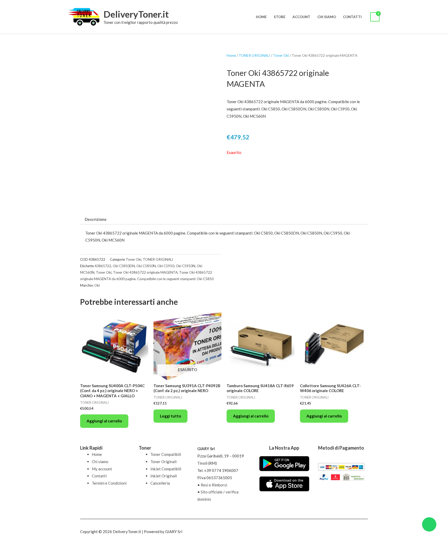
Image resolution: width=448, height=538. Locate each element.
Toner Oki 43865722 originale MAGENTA (145, 272)
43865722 (103, 266)
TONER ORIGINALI (254, 55)
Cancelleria (160, 483)
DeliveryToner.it (136, 14)
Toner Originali (163, 461)
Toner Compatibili (165, 454)
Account (301, 17)
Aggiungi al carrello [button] (104, 421)
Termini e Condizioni (109, 483)
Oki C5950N (185, 266)
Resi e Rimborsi (214, 485)
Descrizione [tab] (96, 219)
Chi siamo (326, 17)
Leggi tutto (170, 416)
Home (261, 17)
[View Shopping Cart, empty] (375, 17)
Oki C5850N (146, 266)
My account (102, 468)
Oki (97, 285)
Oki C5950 (165, 266)
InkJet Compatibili (165, 468)
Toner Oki (281, 55)
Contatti (352, 17)
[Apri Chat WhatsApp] (429, 524)
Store (279, 17)
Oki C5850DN (124, 266)
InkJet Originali (163, 475)
